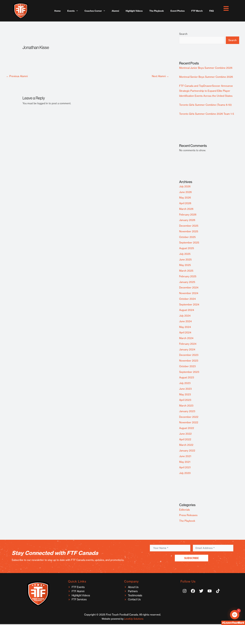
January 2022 (187, 450)
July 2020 (185, 473)
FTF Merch (197, 10)
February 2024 (187, 343)
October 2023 (187, 366)
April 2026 (185, 203)
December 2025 (188, 225)
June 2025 (185, 259)
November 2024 (188, 293)
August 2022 (186, 428)
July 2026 (184, 186)
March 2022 (186, 444)
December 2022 (188, 416)
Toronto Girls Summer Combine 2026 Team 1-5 (206, 113)
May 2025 (185, 265)
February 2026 (187, 214)
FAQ (211, 10)
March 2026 (186, 208)
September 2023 (189, 372)
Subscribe (191, 558)
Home (57, 10)
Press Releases (188, 515)
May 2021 (184, 461)
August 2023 (186, 377)
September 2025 (189, 242)
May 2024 (185, 327)
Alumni (115, 10)
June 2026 (185, 192)
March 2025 (186, 270)
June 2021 (185, 456)
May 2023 (185, 394)
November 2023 (188, 360)
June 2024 (185, 321)
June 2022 (185, 433)
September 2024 (189, 304)
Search (183, 33)
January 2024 (187, 349)
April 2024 (185, 332)
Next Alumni (160, 76)
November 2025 (188, 231)
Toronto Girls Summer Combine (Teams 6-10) (205, 104)
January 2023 (187, 411)
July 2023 (184, 383)
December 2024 (188, 287)
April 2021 (185, 467)
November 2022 (188, 422)
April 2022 (185, 439)
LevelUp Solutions (133, 618)
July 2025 (184, 253)
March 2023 (186, 405)
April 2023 (185, 400)
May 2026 (185, 197)
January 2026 (187, 220)
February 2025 (187, 276)
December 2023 (188, 355)
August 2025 (186, 248)
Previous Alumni (17, 76)
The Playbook (156, 10)
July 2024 (184, 315)
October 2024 (187, 298)
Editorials (184, 509)
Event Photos (177, 10)
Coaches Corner (93, 10)
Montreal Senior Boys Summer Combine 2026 (206, 76)
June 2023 (185, 388)
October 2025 (187, 237)
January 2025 (187, 282)
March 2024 (186, 338)
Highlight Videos (134, 10)
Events (71, 10)
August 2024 (186, 310)
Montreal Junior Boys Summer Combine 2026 (205, 67)
